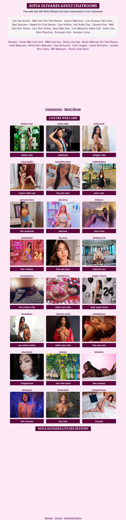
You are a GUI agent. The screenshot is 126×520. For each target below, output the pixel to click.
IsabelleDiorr (99, 161)
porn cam (99, 193)
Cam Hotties (65, 24)
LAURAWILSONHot (63, 161)
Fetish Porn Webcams (40, 45)
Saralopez (27, 389)
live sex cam (63, 193)
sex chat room (63, 383)
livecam (99, 421)
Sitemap (49, 518)
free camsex (27, 269)
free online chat (27, 307)
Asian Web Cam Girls (31, 41)
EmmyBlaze (27, 237)
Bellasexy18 (99, 237)
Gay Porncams (62, 45)
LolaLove (99, 199)
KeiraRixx (99, 351)
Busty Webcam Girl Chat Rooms (100, 41)
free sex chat (63, 269)
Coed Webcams (17, 45)
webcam (63, 231)
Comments (53, 109)
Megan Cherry (99, 275)
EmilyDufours (99, 389)
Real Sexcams (20, 24)
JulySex (63, 351)
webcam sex (99, 269)
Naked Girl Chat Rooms (43, 24)
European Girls (63, 32)
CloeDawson (99, 313)
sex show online (26, 345)
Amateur (13, 41)
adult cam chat (63, 307)
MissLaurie (27, 351)
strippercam (27, 383)
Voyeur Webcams (73, 20)
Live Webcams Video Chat (86, 28)
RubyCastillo (27, 161)
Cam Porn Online (41, 28)
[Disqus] (63, 471)
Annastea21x (27, 275)
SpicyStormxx (27, 199)
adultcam (63, 154)
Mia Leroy (63, 199)
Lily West (63, 237)
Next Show (72, 109)
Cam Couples (79, 45)
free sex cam (99, 345)
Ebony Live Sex (71, 41)
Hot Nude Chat (82, 24)
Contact (58, 518)
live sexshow (27, 231)
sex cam (63, 421)
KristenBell (63, 389)
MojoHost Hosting (72, 518)
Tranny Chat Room (78, 49)
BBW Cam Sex (53, 41)
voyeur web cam (26, 193)
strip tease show (99, 307)
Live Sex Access (21, 20)
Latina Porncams (98, 45)
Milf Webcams (58, 49)
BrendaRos (27, 313)
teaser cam (27, 154)
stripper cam (99, 154)
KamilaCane (63, 275)
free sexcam (27, 421)
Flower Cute (27, 123)
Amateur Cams (81, 32)
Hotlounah (99, 123)
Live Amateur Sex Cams (98, 20)
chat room (99, 231)
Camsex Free (99, 24)
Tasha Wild (63, 123)
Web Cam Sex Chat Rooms (47, 20)
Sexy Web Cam (61, 28)
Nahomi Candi (63, 313)
